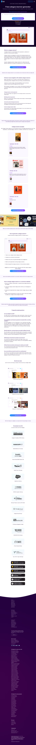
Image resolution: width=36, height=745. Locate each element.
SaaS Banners (13, 714)
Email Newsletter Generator (14, 682)
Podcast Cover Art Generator (15, 681)
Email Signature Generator (14, 686)
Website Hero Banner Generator (15, 663)
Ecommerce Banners (14, 715)
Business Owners (13, 723)
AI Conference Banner (14, 696)
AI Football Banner (13, 705)
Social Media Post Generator (15, 651)
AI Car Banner (13, 713)
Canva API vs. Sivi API (14, 730)
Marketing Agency (13, 716)
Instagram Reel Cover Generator (15, 679)
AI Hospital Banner (13, 701)
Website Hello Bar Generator (15, 676)
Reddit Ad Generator (13, 680)
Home (11, 3)
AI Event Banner (13, 699)
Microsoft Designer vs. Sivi (14, 731)
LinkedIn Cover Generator (14, 674)
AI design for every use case (16, 649)
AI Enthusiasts (13, 721)
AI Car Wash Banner (13, 703)
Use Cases (16, 3)
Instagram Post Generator (14, 665)
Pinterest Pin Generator (14, 666)
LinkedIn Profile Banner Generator (14, 662)
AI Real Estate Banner (14, 695)
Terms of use (17, 741)
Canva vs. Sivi (13, 729)
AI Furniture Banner (13, 700)
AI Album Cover (13, 707)
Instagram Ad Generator (14, 683)
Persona (12, 720)
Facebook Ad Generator (14, 668)
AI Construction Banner (14, 709)
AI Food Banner (13, 711)
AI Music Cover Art (13, 706)
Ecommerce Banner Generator (15, 664)
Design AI (12, 690)
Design (13, 3)
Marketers (12, 724)
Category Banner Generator (14, 678)
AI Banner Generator (13, 689)
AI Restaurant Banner (14, 710)
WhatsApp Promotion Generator (15, 660)
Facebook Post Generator (14, 672)
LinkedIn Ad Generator (14, 669)
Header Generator (13, 655)
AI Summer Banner (13, 702)
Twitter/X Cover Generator (14, 675)
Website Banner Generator (14, 650)
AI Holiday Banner (13, 712)
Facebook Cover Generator (14, 673)
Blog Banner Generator (14, 684)
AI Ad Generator (13, 688)
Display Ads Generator (14, 657)
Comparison (13, 728)
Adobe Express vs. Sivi (14, 732)
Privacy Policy (13, 741)
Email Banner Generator (14, 656)
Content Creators (13, 722)
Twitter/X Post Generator (14, 671)
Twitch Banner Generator (14, 687)
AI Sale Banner (13, 698)
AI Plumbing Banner (13, 708)
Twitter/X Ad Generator (14, 667)
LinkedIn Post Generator (14, 670)
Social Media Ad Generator (14, 652)
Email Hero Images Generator (15, 677)
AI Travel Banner (13, 697)
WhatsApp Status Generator (15, 685)
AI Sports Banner (13, 704)
